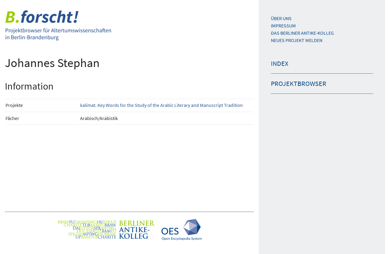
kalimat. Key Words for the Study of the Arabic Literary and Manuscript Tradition (161, 105)
